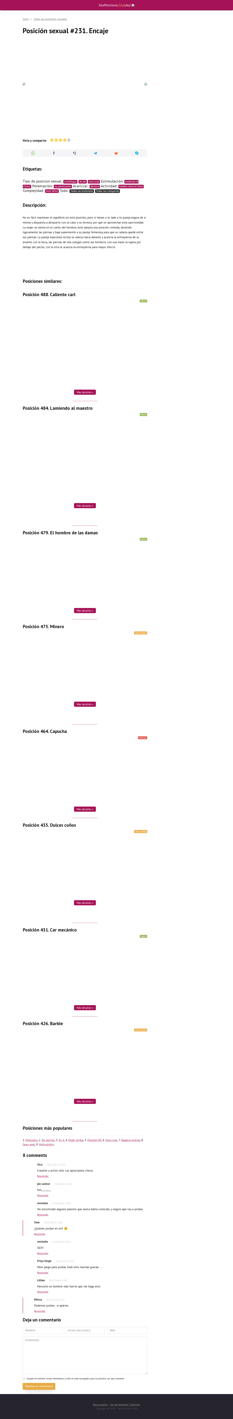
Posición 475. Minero (43, 626)
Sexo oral (111, 1140)
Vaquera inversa (130, 1140)
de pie (82, 181)
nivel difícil (52, 191)
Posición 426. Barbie (43, 1023)
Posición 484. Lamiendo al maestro (58, 408)
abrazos (94, 186)
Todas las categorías (107, 191)
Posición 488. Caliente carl (49, 294)
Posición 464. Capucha (45, 731)
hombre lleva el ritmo (131, 186)
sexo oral (94, 181)
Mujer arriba (75, 1140)
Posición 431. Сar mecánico (50, 930)
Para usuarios (100, 1404)
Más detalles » (85, 392)
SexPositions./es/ (115, 5)
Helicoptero (46, 1144)
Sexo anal (29, 1144)
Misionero (31, 1140)
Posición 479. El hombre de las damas (60, 533)
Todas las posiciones (81, 191)
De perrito (48, 1140)
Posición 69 (94, 1140)
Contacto (135, 1404)
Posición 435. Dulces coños (49, 825)
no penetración (63, 186)
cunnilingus (70, 181)
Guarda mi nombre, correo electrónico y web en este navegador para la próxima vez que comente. (75, 1378)
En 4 (61, 1140)
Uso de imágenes (119, 1404)
